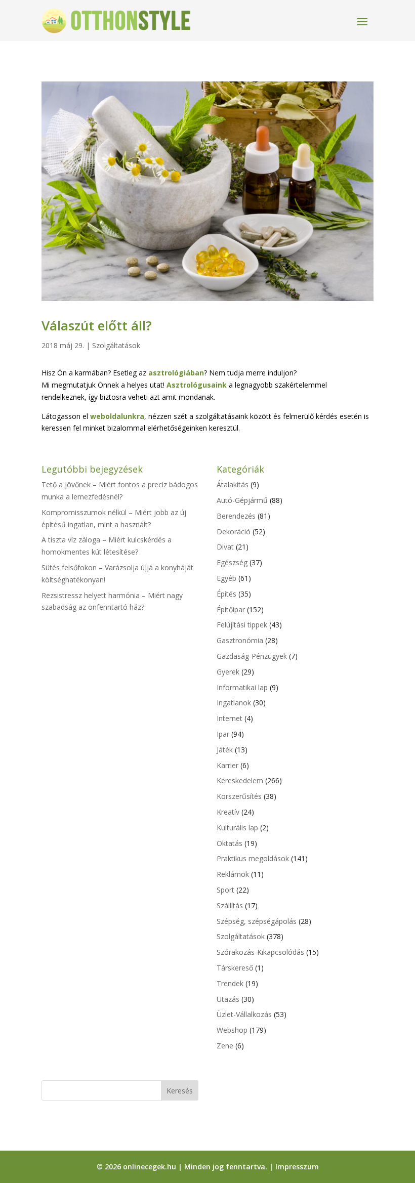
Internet (229, 718)
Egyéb (226, 578)
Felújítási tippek (242, 624)
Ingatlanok (234, 702)
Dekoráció (234, 531)
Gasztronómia (240, 640)
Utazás (228, 999)
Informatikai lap (242, 687)
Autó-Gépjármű (242, 500)
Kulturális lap (237, 827)
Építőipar (231, 609)
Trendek (230, 983)
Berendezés (236, 516)
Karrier (227, 765)
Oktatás (229, 843)
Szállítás (230, 905)
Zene (225, 1045)
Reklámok (233, 874)
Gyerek (228, 672)
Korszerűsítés (239, 796)
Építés (226, 594)
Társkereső (235, 968)
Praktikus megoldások (253, 858)
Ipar (223, 734)
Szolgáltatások (116, 345)
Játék (225, 749)
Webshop (232, 1030)
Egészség (232, 562)
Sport (225, 890)
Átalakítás (232, 484)
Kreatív (228, 812)
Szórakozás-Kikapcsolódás (260, 952)
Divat (225, 547)
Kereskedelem (240, 780)
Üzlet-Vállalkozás (244, 1014)
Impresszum (297, 1166)
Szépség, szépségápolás (257, 921)
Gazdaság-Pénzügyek (252, 656)
